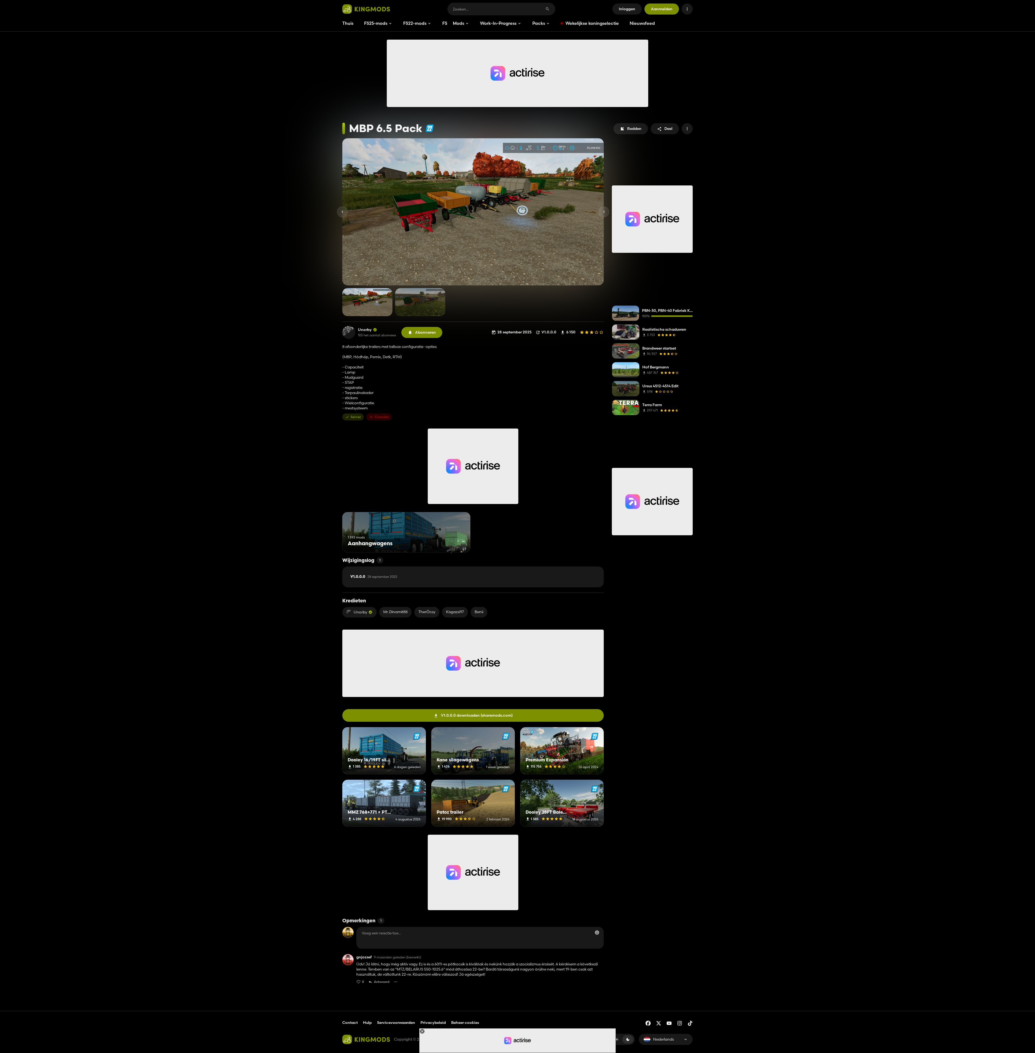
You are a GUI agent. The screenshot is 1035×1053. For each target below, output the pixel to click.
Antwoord (381, 982)
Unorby (365, 329)
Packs (538, 23)
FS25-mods (375, 23)
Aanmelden (661, 8)
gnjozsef (364, 957)
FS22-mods (414, 23)
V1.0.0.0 (373, 577)
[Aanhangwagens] (456, 542)
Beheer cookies (465, 1022)
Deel (668, 128)
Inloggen (627, 8)
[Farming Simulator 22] (429, 128)
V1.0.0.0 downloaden (477, 715)
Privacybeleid (433, 1022)
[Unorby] (348, 332)
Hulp (367, 1022)
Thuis (347, 23)
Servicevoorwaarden (396, 1022)
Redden (634, 128)
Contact (350, 1022)
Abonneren (425, 332)
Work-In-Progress (498, 23)
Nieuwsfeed (642, 23)
